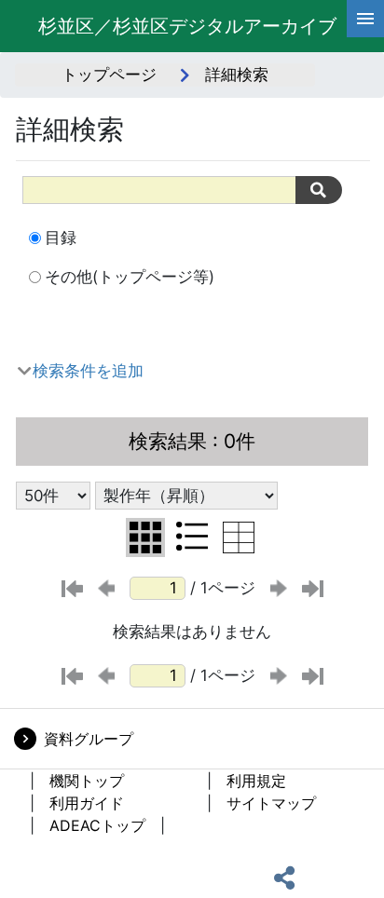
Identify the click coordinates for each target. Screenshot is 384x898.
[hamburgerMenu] (365, 18)
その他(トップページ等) (129, 276)
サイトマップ (271, 803)
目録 (60, 237)
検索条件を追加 (88, 370)
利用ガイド (86, 803)
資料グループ (88, 738)
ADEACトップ (97, 825)
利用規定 (256, 780)
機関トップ (86, 780)
